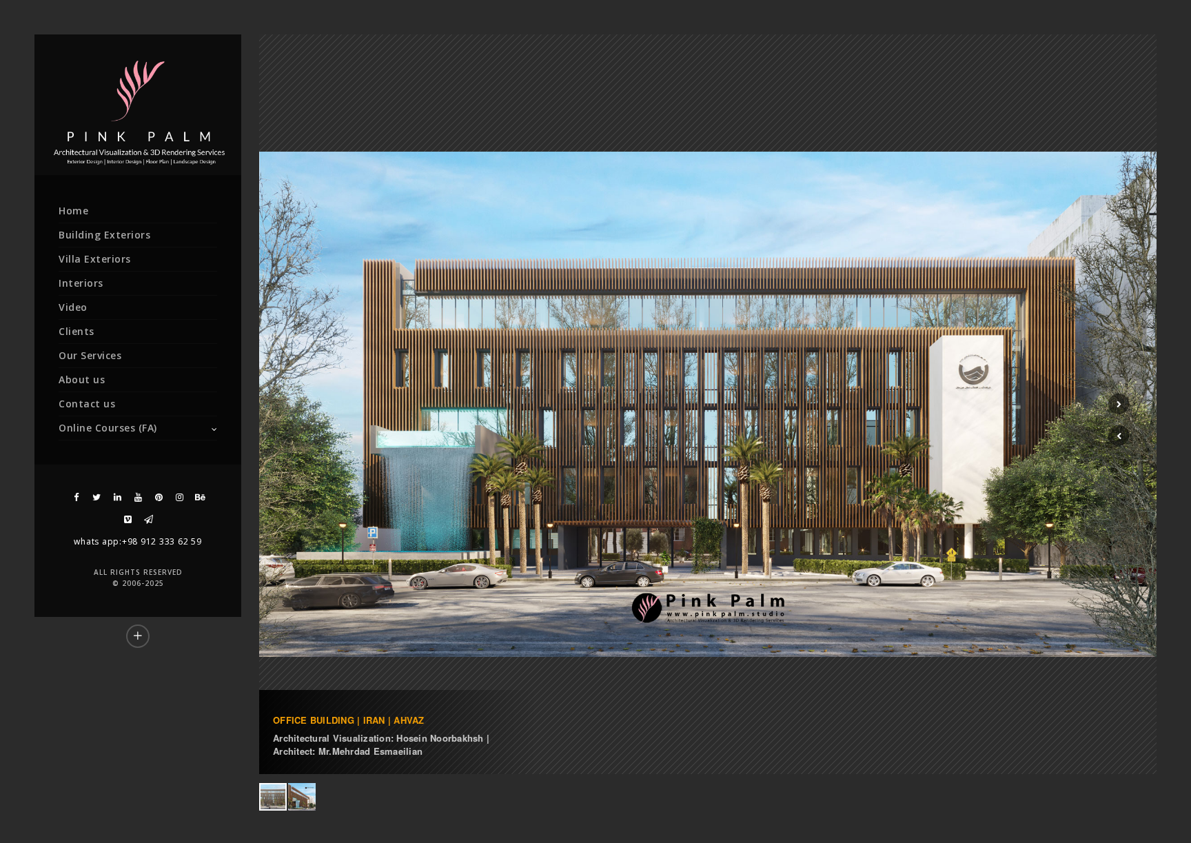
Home (73, 210)
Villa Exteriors (95, 258)
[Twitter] (96, 497)
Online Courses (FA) (108, 427)
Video (73, 307)
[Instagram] (179, 497)
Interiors (81, 283)
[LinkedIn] (117, 497)
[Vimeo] (127, 519)
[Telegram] (148, 519)
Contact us (87, 403)
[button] (1118, 435)
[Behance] (200, 497)
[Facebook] (76, 497)
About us (82, 379)
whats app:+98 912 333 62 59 (137, 541)
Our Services (90, 355)
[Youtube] (138, 497)
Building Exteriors (104, 234)
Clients (76, 331)
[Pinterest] (158, 497)
